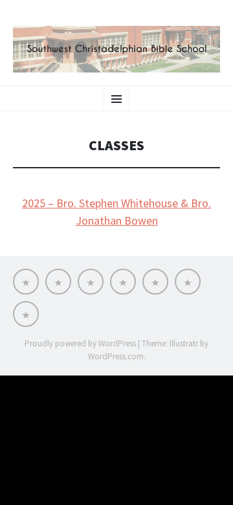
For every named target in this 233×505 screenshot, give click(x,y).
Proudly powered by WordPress (80, 343)
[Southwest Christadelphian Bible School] (116, 49)
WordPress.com (116, 356)
